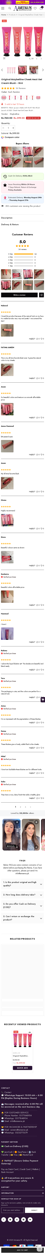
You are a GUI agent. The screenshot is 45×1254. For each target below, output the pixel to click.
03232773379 (21, 1132)
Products (12, 14)
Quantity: (5, 123)
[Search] (9, 8)
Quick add (22, 1068)
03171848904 (21, 1118)
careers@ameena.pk (19, 1129)
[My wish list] (35, 8)
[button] (36, 59)
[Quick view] (30, 1032)
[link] (22, 2)
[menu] (2, 8)
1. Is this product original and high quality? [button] (19, 884)
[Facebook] (3, 1219)
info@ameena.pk (17, 1121)
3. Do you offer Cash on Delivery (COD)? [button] (19, 905)
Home (3, 14)
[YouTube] (30, 1219)
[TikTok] (23, 1219)
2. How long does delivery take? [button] (19, 894)
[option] (22, 40)
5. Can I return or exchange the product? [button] (18, 918)
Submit (34, 1210)
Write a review (19, 295)
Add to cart (22, 1250)
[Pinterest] (16, 1219)
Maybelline (14, 114)
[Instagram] (10, 1219)
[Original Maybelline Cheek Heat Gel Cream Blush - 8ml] (22, 1039)
